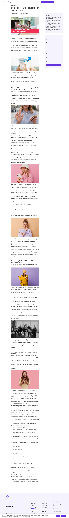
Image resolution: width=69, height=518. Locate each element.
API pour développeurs (45, 497)
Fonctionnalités (16, 1)
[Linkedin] (47, 511)
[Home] (6, 1)
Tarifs (22, 1)
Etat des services (44, 507)
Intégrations (33, 503)
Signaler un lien (44, 505)
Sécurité (31, 1)
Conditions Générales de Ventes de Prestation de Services (57, 505)
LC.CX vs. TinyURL (33, 513)
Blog (14, 5)
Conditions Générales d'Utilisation (56, 502)
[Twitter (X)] (45, 511)
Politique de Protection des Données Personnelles (57, 509)
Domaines (26, 1)
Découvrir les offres (53, 65)
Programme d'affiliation (45, 503)
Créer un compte (57, 1)
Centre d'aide (44, 501)
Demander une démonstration (47, 1)
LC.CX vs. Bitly (33, 509)
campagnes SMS (17, 72)
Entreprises (36, 1)
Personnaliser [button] (52, 515)
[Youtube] (43, 511)
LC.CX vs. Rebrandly (34, 511)
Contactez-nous (55, 499)
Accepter (63, 516)
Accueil (12, 5)
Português (8, 510)
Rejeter (58, 516)
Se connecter (64, 1)
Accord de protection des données (57, 512)
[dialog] (34, 516)
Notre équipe (55, 497)
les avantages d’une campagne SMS (19, 100)
